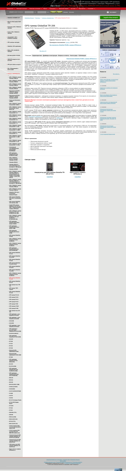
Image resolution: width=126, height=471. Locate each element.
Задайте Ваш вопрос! (110, 17)
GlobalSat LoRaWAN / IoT (14, 17)
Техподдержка (52, 8)
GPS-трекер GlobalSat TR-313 (14, 282)
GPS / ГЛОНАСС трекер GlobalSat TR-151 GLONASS (15, 244)
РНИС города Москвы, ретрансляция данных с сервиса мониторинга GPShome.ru (109, 81)
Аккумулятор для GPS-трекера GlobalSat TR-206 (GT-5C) (15, 441)
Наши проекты (82, 8)
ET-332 (11, 410)
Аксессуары (73, 55)
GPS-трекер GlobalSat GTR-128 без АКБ (14, 202)
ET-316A (11, 405)
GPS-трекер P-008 (13, 308)
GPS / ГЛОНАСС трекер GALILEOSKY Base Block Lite (15, 108)
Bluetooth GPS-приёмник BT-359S (14, 351)
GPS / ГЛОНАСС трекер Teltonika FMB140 (15, 189)
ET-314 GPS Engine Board (14, 403)
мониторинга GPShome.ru (35, 116)
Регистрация (65, 12)
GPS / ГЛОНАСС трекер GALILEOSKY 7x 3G (15, 141)
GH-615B (11, 323)
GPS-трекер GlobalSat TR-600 (14, 236)
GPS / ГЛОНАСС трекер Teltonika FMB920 (15, 81)
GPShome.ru (59, 118)
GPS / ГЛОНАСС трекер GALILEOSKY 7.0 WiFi (15, 129)
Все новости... (116, 74)
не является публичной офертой (72, 463)
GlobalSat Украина (75, 459)
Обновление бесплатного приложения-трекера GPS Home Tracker (108, 110)
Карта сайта (63, 461)
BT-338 (11, 348)
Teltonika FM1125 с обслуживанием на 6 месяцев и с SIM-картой (15, 166)
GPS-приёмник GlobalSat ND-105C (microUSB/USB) (14, 249)
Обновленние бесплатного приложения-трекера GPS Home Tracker (108, 127)
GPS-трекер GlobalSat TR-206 (14, 278)
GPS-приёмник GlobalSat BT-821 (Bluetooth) (13, 360)
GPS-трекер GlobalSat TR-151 (14, 253)
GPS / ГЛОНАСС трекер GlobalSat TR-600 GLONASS (15, 240)
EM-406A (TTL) (12, 412)
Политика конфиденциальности (64, 462)
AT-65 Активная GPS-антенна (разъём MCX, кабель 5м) (15, 427)
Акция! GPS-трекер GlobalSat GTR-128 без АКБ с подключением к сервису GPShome (15, 206)
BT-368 (11, 357)
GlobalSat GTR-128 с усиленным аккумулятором (14, 193)
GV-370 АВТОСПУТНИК (15, 391)
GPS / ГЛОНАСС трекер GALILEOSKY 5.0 (15, 119)
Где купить (73, 8)
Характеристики (37, 55)
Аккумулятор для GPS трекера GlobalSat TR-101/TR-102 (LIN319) (15, 436)
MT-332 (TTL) (12, 421)
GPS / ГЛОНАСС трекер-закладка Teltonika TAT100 (13, 159)
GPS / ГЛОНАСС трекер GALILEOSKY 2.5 (15, 112)
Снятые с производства (14, 73)
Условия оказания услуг (50, 462)
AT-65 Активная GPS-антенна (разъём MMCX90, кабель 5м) (14, 431)
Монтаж (45, 8)
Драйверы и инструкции (50, 55)
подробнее (50, 176)
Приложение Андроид (63, 8)
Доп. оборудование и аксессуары (13, 69)
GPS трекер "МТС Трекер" (13, 289)
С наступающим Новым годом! (107, 134)
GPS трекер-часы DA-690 (14, 311)
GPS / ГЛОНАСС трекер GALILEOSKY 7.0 (15, 122)
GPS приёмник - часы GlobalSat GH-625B (14, 314)
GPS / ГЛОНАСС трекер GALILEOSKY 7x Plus (15, 144)
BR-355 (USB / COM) (14, 384)
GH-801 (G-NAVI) (13, 386)
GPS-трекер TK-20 (13, 301)
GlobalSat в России (29, 18)
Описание (28, 55)
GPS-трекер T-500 (13, 304)
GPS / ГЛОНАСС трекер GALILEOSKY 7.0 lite (15, 126)
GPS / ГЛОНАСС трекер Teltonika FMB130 (15, 186)
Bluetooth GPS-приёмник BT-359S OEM (15, 354)
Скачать (68, 42)
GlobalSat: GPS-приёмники (14, 46)
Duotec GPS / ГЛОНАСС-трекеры (14, 32)
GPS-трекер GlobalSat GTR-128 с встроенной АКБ (15, 198)
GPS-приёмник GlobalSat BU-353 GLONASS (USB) (13, 154)
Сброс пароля (71, 12)
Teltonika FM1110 (13, 162)
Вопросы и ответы (63, 55)
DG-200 (11, 339)
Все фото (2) (43, 51)
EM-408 (11, 414)
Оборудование (10, 8)
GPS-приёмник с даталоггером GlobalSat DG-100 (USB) (15, 330)
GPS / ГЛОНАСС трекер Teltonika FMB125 (15, 78)
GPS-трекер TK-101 (14, 295)
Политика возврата (77, 462)
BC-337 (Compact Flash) (15, 400)
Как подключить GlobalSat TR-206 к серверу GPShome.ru (65, 45)
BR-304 (11, 380)
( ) (113, 12)
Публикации (82, 55)
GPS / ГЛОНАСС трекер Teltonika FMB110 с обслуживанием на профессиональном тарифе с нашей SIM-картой (15, 174)
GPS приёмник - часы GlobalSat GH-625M (14, 318)
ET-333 (11, 343)
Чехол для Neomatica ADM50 (14, 101)
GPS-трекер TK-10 (13, 299)
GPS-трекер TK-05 (13, 297)
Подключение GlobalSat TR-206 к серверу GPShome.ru (82, 58)
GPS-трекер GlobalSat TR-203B (14, 270)
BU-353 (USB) (12, 366)
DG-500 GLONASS (13, 333)
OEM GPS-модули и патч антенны (14, 60)
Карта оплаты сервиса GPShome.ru (15, 449)
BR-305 (11, 382)
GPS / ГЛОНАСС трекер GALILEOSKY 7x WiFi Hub (15, 137)
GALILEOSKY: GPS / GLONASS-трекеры (12, 38)
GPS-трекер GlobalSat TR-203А (14, 267)
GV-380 (11, 393)
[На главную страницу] (16, 3)
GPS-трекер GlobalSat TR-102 (14, 292)
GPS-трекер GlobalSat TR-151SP (14, 256)
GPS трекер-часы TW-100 (14, 285)
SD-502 (11, 397)
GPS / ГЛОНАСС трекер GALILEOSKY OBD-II (15, 104)
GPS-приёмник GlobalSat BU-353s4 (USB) (14, 232)
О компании (90, 8)
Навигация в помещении (34, 8)
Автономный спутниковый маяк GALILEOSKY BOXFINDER (14, 149)
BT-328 (11, 341)
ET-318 (11, 408)
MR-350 (11, 377)
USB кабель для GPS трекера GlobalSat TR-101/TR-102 (14, 445)
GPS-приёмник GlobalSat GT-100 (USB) (15, 336)
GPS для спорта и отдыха (14, 64)
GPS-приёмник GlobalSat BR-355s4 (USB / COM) (14, 227)
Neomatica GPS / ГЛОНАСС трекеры (14, 27)
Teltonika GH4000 (13, 169)
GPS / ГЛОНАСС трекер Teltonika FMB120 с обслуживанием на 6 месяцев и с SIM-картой (15, 181)
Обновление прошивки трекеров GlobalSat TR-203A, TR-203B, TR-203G (108, 119)
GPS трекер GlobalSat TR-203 (14, 260)
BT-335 (11, 345)
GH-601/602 (12, 389)
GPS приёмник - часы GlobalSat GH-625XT (14, 326)
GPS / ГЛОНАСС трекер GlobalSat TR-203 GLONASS (15, 274)
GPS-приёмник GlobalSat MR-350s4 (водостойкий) (14, 222)
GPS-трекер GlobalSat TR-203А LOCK (14, 263)
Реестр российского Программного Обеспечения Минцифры (108, 95)
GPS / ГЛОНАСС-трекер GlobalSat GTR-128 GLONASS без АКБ (15, 212)
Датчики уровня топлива (14, 55)
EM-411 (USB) (12, 417)
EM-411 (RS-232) (13, 419)
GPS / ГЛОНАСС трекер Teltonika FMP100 (15, 88)
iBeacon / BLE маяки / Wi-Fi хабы (14, 22)
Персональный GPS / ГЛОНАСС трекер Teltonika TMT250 (14, 92)
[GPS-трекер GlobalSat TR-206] (35, 39)
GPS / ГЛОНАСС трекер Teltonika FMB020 (15, 84)
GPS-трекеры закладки (13, 42)
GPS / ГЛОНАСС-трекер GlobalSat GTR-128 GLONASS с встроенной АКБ (15, 217)
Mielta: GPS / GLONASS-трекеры (13, 51)
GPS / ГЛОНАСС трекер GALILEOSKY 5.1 (15, 116)
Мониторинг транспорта (22, 8)
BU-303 (11, 364)
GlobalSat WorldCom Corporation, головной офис (58, 459)
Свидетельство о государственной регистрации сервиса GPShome (108, 103)
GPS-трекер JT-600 (14, 306)
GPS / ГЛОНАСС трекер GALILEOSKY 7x (15, 133)
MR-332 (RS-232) (13, 423)
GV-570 (11, 395)
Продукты (37, 18)
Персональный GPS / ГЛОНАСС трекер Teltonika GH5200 (14, 97)
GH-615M (11, 321)
